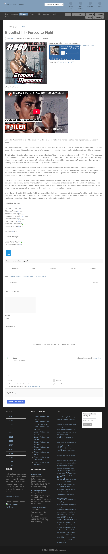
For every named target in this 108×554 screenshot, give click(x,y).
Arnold (67, 432)
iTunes (59, 62)
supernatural (63, 507)
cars (72, 453)
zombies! (72, 494)
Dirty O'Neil (13, 282)
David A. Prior (60, 491)
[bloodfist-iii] (26, 63)
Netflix (59, 519)
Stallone (69, 417)
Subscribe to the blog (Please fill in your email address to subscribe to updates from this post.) (38, 384)
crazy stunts (63, 427)
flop (69, 455)
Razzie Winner (62, 463)
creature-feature (60, 458)
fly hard (69, 453)
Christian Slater (71, 458)
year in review (70, 479)
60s (66, 481)
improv (59, 440)
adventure (72, 509)
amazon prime (72, 442)
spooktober (59, 419)
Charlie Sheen (70, 468)
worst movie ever (68, 465)
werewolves (69, 517)
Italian (73, 470)
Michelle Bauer (70, 427)
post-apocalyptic (66, 445)
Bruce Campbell (66, 529)
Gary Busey (59, 529)
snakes (58, 540)
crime (66, 458)
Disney (63, 473)
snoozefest (64, 512)
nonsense (62, 499)
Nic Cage (61, 465)
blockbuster (59, 455)
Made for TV (70, 463)
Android (66, 62)
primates (73, 455)
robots (65, 491)
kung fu (66, 434)
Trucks (7, 316)
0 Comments (43, 38)
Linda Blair (61, 489)
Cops (58, 470)
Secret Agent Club (38, 491)
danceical (70, 512)
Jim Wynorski (62, 432)
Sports (68, 494)
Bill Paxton (69, 491)
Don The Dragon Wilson (19, 276)
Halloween (73, 481)
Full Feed (9, 507)
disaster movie (70, 527)
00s (62, 450)
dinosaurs (64, 429)
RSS (72, 62)
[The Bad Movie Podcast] (14, 5)
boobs (71, 504)
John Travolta (62, 527)
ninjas (73, 537)
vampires (70, 502)
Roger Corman (62, 542)
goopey (74, 417)
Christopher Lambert (62, 468)
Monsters (70, 450)
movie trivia (66, 532)
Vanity (75, 519)
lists (58, 527)
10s (62, 537)
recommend (59, 424)
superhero (72, 448)
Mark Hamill (62, 460)
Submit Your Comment (15, 401)
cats (64, 419)
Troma (71, 532)
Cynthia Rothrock (61, 504)
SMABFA (69, 486)
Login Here (97, 358)
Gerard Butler (69, 524)
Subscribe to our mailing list (89, 415)
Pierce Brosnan (69, 437)
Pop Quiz (71, 475)
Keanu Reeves (69, 460)
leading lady (60, 502)
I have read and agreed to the (24, 386)
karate (39, 276)
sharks (61, 532)
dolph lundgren (60, 434)
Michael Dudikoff (72, 499)
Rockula (95, 282)
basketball (59, 512)
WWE (64, 494)
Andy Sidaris (60, 497)
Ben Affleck (69, 470)
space (58, 450)
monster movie (72, 440)
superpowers (60, 494)
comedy (59, 473)
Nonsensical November (63, 509)
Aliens (58, 460)
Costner (58, 537)
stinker (75, 502)
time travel (64, 422)
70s (65, 450)
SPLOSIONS (67, 537)
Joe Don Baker (63, 453)
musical (66, 502)
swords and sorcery (62, 417)
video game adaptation (66, 484)
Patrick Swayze (64, 440)
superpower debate (67, 424)
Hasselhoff (59, 429)
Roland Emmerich (71, 534)
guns (69, 522)
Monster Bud (69, 497)
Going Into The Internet (65, 514)
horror (63, 517)
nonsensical (64, 534)
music (74, 524)
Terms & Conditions (34, 386)
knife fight (69, 507)
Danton (69, 429)
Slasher (58, 442)
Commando (36, 474)
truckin (58, 427)
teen (64, 497)
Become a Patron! (87, 46)
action (61, 436)
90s (44, 276)
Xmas (58, 484)
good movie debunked (62, 522)
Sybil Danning (62, 524)
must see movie (67, 519)
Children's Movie (71, 422)
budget (67, 475)
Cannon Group (70, 489)
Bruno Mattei (68, 419)
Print (23, 26)
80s (61, 478)
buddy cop (65, 448)
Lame (69, 481)
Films (11, 38)
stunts (73, 450)
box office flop (73, 432)
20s (58, 453)
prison (32, 276)
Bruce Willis (65, 455)
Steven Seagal (64, 442)
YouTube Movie (71, 473)
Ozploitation (63, 470)
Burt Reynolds (64, 540)
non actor (63, 487)
